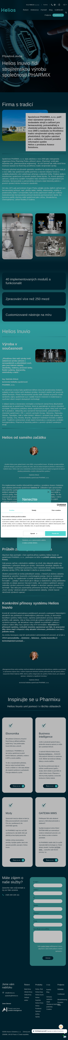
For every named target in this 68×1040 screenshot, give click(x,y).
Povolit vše (55, 533)
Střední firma (28, 992)
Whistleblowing (62, 999)
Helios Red (39, 989)
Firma (35, 921)
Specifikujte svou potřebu (41, 929)
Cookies (49, 1009)
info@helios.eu (10, 993)
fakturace (35, 638)
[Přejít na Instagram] (64, 1024)
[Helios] (8, 10)
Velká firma (27, 994)
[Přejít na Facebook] (50, 1024)
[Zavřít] (65, 1031)
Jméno (36, 889)
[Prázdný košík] (59, 5)
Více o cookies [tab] (56, 510)
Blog (47, 992)
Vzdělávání (61, 994)
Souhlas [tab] (11, 510)
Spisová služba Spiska (37, 1014)
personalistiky (13, 638)
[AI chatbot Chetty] (65, 1037)
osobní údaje (45, 946)
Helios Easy (39, 992)
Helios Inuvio (16, 331)
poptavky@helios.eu (11, 995)
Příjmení (36, 913)
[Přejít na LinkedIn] (55, 1024)
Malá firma (27, 989)
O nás (48, 985)
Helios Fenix (39, 1003)
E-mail (35, 882)
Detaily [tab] (34, 510)
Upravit (32, 533)
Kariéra (48, 989)
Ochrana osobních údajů (49, 999)
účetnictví (25, 638)
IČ (34, 897)
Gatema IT (35, 488)
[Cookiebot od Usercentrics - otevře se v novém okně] (58, 505)
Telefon (35, 905)
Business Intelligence (45, 754)
